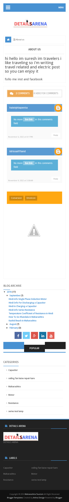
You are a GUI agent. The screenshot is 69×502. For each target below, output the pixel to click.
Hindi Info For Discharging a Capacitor (27, 302)
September (15, 295)
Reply (55, 135)
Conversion (16, 198)
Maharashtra (14, 386)
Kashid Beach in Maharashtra (22, 320)
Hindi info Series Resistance (22, 310)
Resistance (13, 403)
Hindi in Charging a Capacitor (23, 306)
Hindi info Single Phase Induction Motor (28, 299)
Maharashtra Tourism (34, 494)
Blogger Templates (15, 498)
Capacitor (13, 370)
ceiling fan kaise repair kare (21, 378)
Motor (11, 395)
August (13, 324)
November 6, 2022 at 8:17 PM (20, 137)
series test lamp (15, 411)
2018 (9, 292)
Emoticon (31, 198)
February (14, 328)
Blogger (59, 498)
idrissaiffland (17, 151)
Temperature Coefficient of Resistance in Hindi (31, 313)
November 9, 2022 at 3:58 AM (20, 180)
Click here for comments (43, 93)
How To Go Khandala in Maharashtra (26, 317)
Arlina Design (39, 498)
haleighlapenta (18, 107)
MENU (61, 7)
